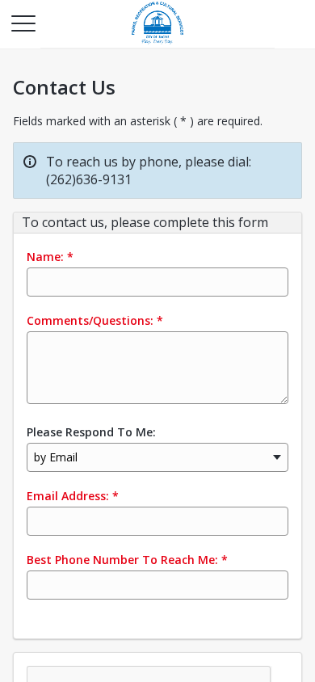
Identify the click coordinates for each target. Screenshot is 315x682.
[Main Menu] (22, 22)
